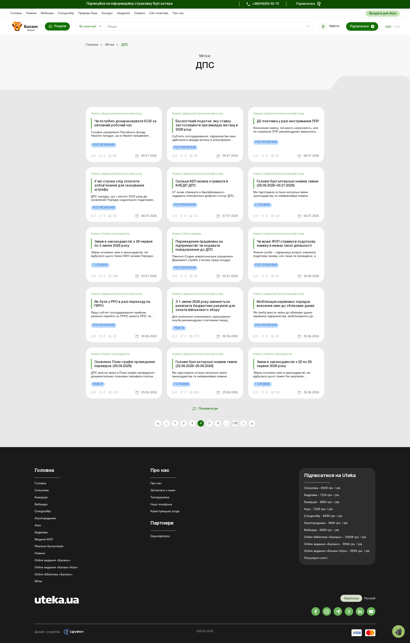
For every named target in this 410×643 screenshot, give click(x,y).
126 (234, 423)
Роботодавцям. (192, 233)
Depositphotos (160, 536)
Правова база (87, 13)
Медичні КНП (44, 539)
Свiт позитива (158, 13)
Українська (351, 598)
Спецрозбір (66, 13)
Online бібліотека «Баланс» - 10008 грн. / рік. (335, 537)
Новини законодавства (116, 233)
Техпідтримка (159, 497)
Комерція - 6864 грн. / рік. (322, 502)
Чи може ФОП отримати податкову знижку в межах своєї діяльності (286, 243)
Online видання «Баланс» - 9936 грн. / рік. (333, 544)
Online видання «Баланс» (52, 560)
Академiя (123, 13)
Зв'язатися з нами (162, 490)
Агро (38, 525)
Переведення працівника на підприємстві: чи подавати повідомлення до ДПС (199, 245)
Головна (16, 13)
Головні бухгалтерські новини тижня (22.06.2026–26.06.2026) (206, 364)
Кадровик (41, 532)
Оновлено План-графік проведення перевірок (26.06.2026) (124, 364)
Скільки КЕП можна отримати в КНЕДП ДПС (202, 183)
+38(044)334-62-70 (265, 4)
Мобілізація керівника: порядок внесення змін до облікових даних (286, 304)
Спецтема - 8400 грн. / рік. (322, 488)
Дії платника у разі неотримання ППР (288, 121)
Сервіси (139, 13)
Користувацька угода (164, 511)
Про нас (178, 13)
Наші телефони (161, 504)
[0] (398, 631)
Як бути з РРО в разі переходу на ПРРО (122, 304)
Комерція (41, 497)
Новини (31, 13)
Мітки (38, 581)
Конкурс (107, 13)
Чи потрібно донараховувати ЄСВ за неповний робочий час (125, 123)
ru (397, 26)
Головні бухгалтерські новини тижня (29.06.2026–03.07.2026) (287, 183)
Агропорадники (45, 518)
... (226, 423)
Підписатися (305, 4)
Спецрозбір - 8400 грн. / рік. (323, 516)
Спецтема (42, 490)
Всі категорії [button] (87, 26)
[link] (124, 134)
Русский (369, 598)
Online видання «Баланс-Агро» (56, 567)
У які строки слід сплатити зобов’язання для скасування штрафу (119, 185)
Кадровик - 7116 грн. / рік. (322, 495)
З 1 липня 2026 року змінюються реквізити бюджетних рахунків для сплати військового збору (205, 306)
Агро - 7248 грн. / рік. (318, 509)
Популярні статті (315, 558)
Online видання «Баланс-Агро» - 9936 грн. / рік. (337, 551)
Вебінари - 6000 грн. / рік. (322, 530)
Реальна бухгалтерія (49, 546)
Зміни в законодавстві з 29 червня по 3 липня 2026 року (123, 243)
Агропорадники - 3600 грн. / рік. (326, 523)
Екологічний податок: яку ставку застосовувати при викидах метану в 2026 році (207, 125)
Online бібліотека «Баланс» (54, 574)
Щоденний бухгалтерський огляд (122, 113)
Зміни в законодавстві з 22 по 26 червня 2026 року (284, 364)
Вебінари (47, 13)
